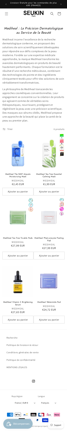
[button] (6, 13)
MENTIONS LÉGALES (17, 367)
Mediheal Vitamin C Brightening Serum (18, 303)
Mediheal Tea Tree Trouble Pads (18, 238)
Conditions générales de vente (23, 352)
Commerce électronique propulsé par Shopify (40, 426)
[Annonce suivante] (61, 4)
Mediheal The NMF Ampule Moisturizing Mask (18, 175)
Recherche (12, 337)
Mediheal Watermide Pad (49, 302)
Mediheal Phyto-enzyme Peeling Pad (49, 239)
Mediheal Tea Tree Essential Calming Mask (49, 175)
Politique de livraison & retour (22, 345)
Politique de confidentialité (21, 359)
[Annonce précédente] (6, 4)
